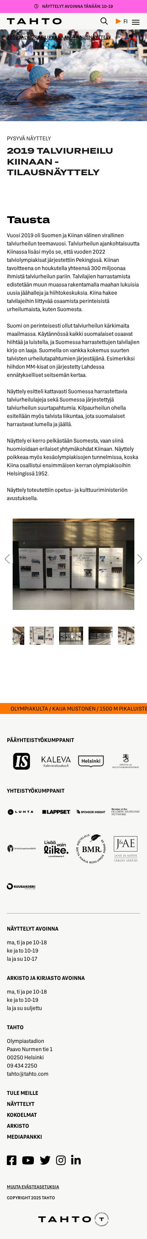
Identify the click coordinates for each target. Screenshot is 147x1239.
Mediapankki (24, 1136)
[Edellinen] (7, 559)
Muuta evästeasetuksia (33, 1186)
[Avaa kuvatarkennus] (73, 563)
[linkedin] (76, 1160)
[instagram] (61, 1160)
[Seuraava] (140, 559)
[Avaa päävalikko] (136, 21)
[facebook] (11, 1160)
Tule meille (22, 1092)
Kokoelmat (22, 1114)
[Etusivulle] (34, 21)
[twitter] (45, 1160)
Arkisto (18, 1125)
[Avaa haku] (104, 21)
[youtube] (28, 1160)
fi (125, 21)
